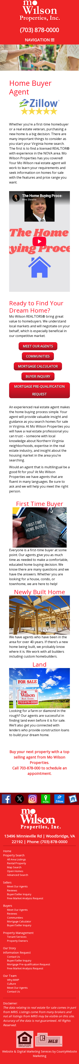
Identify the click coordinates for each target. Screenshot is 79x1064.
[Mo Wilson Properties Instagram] (32, 798)
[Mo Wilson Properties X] (19, 798)
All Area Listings (16, 859)
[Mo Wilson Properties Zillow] (59, 798)
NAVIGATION (38, 39)
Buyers (7, 906)
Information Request (17, 952)
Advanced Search (17, 875)
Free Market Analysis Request (25, 898)
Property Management (18, 933)
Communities (38, 356)
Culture (11, 983)
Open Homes (15, 871)
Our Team (10, 976)
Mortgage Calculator (38, 366)
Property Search (14, 855)
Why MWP (13, 980)
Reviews (12, 890)
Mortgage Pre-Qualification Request (39, 390)
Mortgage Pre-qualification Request (28, 964)
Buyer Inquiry (38, 376)
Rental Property (16, 863)
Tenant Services (17, 937)
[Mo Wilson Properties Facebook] (6, 798)
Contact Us (13, 956)
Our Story (9, 948)
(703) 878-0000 (39, 30)
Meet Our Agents (38, 346)
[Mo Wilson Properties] (39, 10)
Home (7, 851)
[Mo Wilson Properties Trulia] (45, 798)
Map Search (14, 867)
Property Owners (17, 941)
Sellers (7, 882)
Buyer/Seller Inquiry (19, 894)
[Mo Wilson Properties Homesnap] (72, 798)
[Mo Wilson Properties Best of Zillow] (39, 106)
